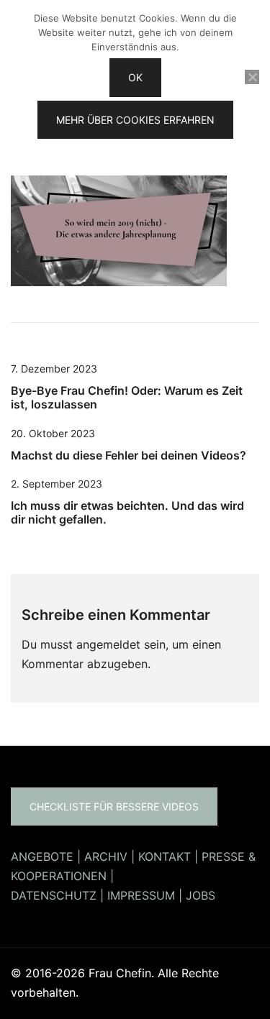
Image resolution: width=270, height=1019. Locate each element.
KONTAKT (164, 856)
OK (135, 77)
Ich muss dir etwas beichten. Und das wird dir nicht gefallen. (127, 512)
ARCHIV (105, 856)
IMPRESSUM (141, 895)
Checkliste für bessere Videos (114, 806)
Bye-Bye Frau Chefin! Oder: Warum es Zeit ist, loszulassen (127, 397)
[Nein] (252, 77)
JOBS (200, 895)
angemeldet (108, 644)
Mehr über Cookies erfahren (135, 120)
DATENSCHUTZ (53, 895)
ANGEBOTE (42, 856)
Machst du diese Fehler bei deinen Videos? (128, 455)
